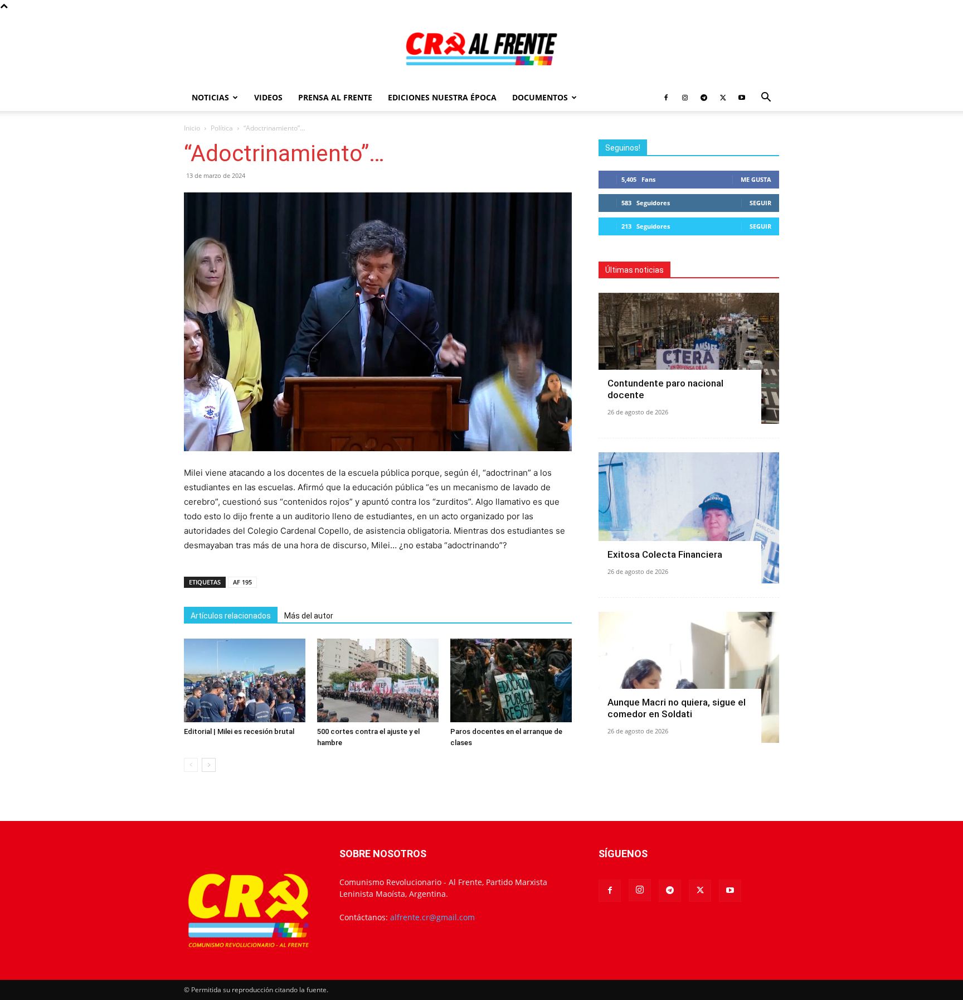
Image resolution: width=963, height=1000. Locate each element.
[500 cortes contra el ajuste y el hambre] (378, 680)
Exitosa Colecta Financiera (664, 554)
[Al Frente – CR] (481, 48)
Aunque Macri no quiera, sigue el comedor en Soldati (676, 708)
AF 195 (242, 582)
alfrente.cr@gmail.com (432, 917)
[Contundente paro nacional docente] (689, 358)
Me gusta (756, 179)
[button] (765, 98)
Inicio (192, 128)
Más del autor (308, 615)
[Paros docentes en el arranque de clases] (511, 680)
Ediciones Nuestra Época (442, 97)
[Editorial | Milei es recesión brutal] (244, 680)
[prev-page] (191, 765)
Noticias (210, 97)
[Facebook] (666, 97)
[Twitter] (722, 97)
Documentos (540, 97)
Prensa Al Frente (335, 97)
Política (222, 128)
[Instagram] (685, 97)
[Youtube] (741, 97)
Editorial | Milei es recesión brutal (239, 731)
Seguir (760, 203)
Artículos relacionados (231, 615)
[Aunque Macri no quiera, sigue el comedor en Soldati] (689, 677)
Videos (268, 97)
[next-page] (209, 765)
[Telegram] (704, 97)
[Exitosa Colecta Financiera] (689, 517)
